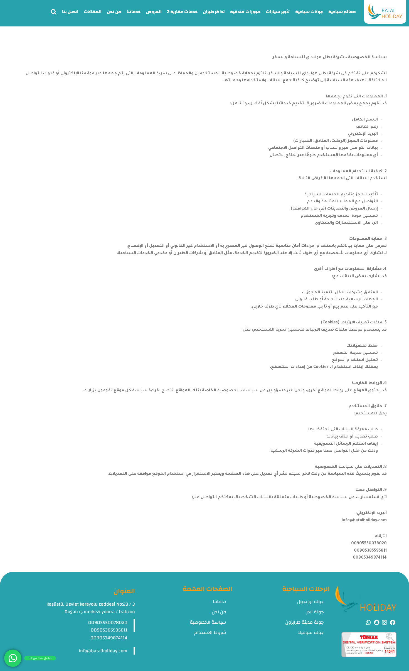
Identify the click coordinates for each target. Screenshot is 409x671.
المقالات (93, 12)
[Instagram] (384, 622)
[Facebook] (392, 622)
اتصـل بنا (70, 12)
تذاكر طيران (214, 12)
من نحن (114, 12)
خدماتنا (134, 12)
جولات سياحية (309, 12)
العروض (154, 12)
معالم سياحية (342, 12)
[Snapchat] (376, 622)
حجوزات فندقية (245, 12)
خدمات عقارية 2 (182, 12)
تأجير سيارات (278, 12)
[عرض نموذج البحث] (54, 12)
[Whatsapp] (368, 622)
